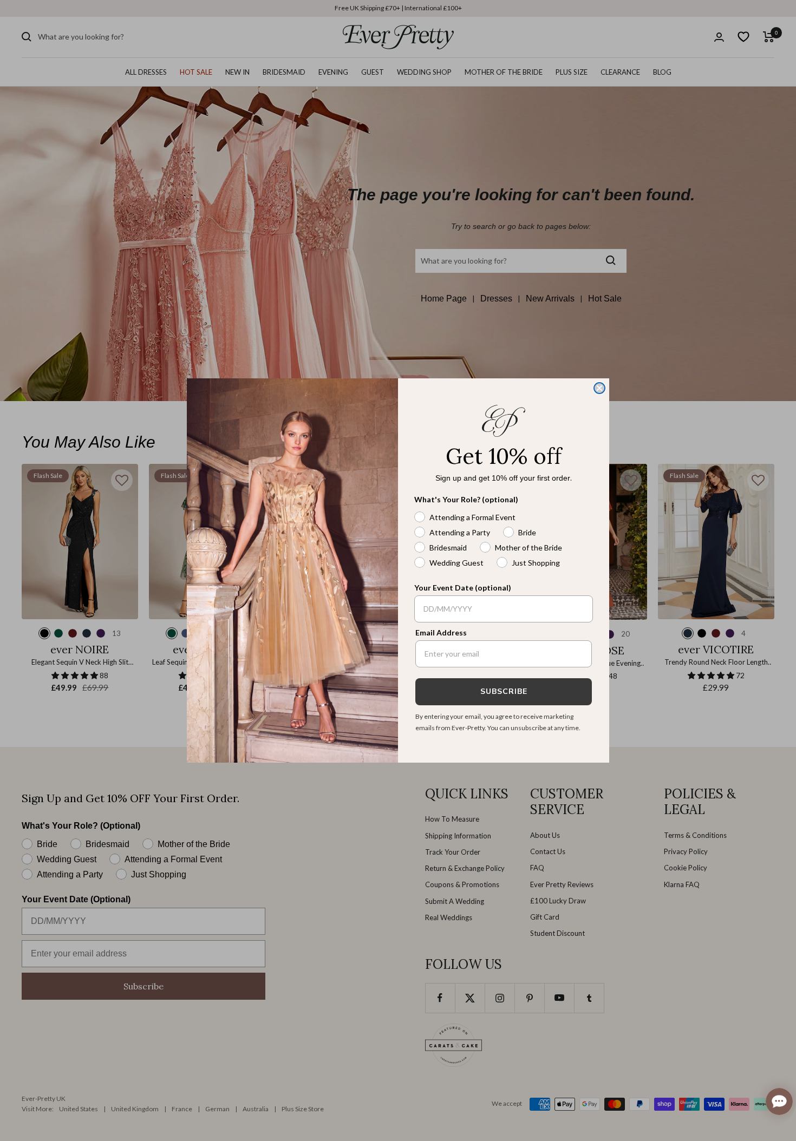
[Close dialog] (599, 388)
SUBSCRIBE (503, 691)
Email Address (441, 632)
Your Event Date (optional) (462, 587)
